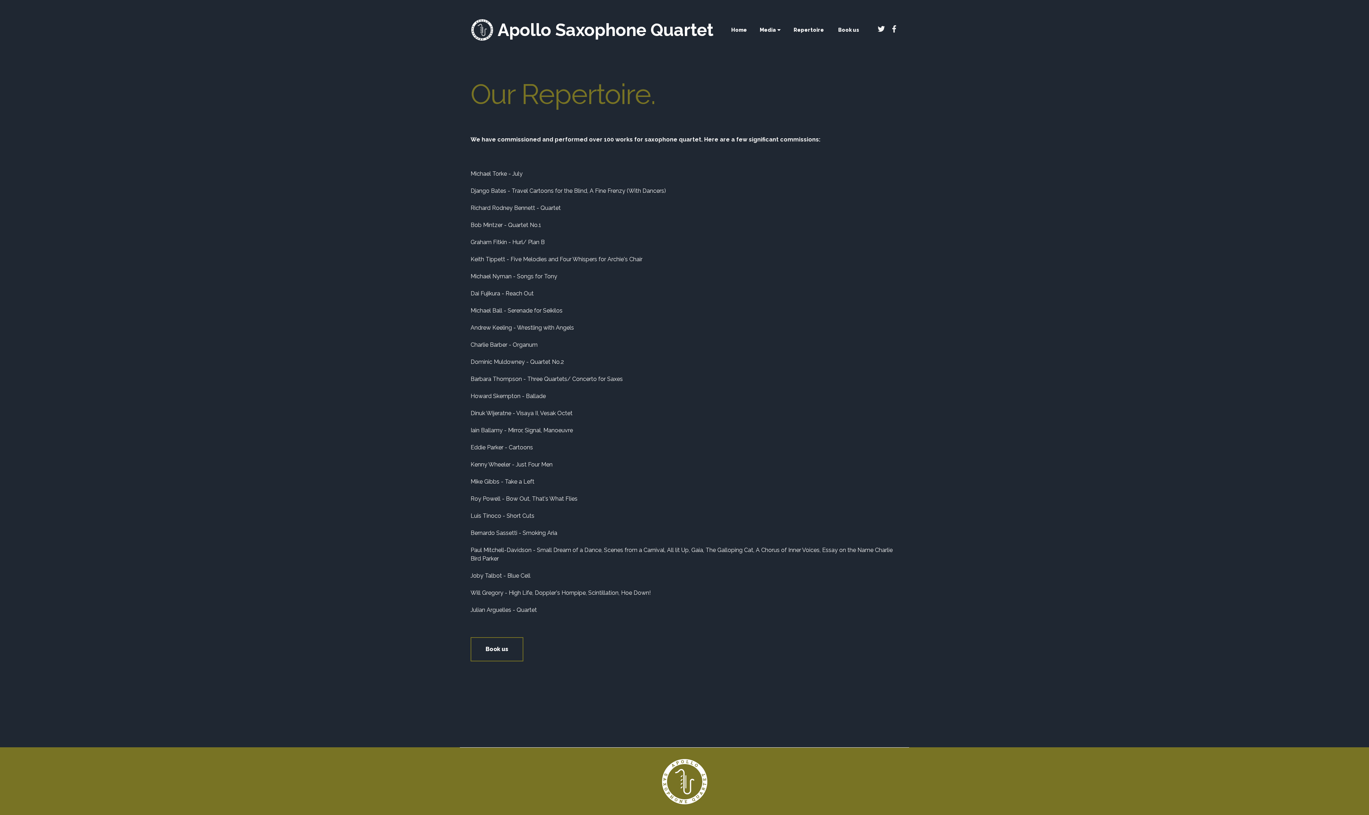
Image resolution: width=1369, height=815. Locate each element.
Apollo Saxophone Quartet (605, 30)
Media (768, 30)
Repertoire (809, 30)
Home (739, 30)
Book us (497, 649)
